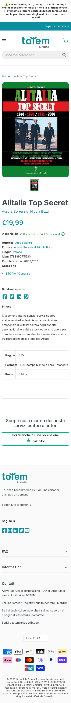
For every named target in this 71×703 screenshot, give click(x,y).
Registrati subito (33, 603)
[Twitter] (21, 530)
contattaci (37, 615)
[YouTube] (26, 530)
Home (6, 76)
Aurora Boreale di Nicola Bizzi (25, 211)
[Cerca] (64, 55)
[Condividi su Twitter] (12, 296)
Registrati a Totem (56, 26)
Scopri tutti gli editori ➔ (17, 505)
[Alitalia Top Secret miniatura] (34, 186)
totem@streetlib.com (26, 622)
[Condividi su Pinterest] (26, 296)
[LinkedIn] (15, 530)
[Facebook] (4, 530)
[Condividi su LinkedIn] (19, 296)
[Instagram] (9, 530)
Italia (33, 638)
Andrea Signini (23, 242)
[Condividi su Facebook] (5, 296)
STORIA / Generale (18, 273)
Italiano (17, 252)
